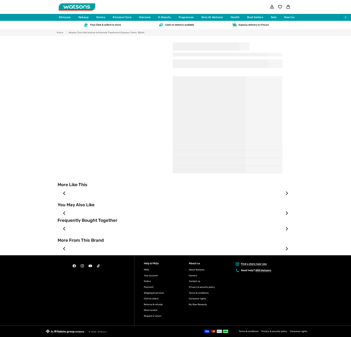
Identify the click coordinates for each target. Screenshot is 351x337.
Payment (148, 287)
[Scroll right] (346, 17)
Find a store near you (254, 264)
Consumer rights (197, 298)
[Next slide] (287, 193)
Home (60, 32)
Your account (151, 275)
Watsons (102, 332)
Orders (147, 281)
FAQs (146, 269)
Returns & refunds (153, 304)
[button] (66, 17)
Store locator (151, 310)
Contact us (194, 281)
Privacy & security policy (202, 287)
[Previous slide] (64, 193)
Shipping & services (154, 293)
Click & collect (151, 298)
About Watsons (196, 269)
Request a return (152, 316)
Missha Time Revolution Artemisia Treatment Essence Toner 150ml (106, 32)
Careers (193, 275)
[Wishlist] (280, 7)
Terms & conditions (199, 293)
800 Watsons (263, 270)
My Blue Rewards (198, 304)
